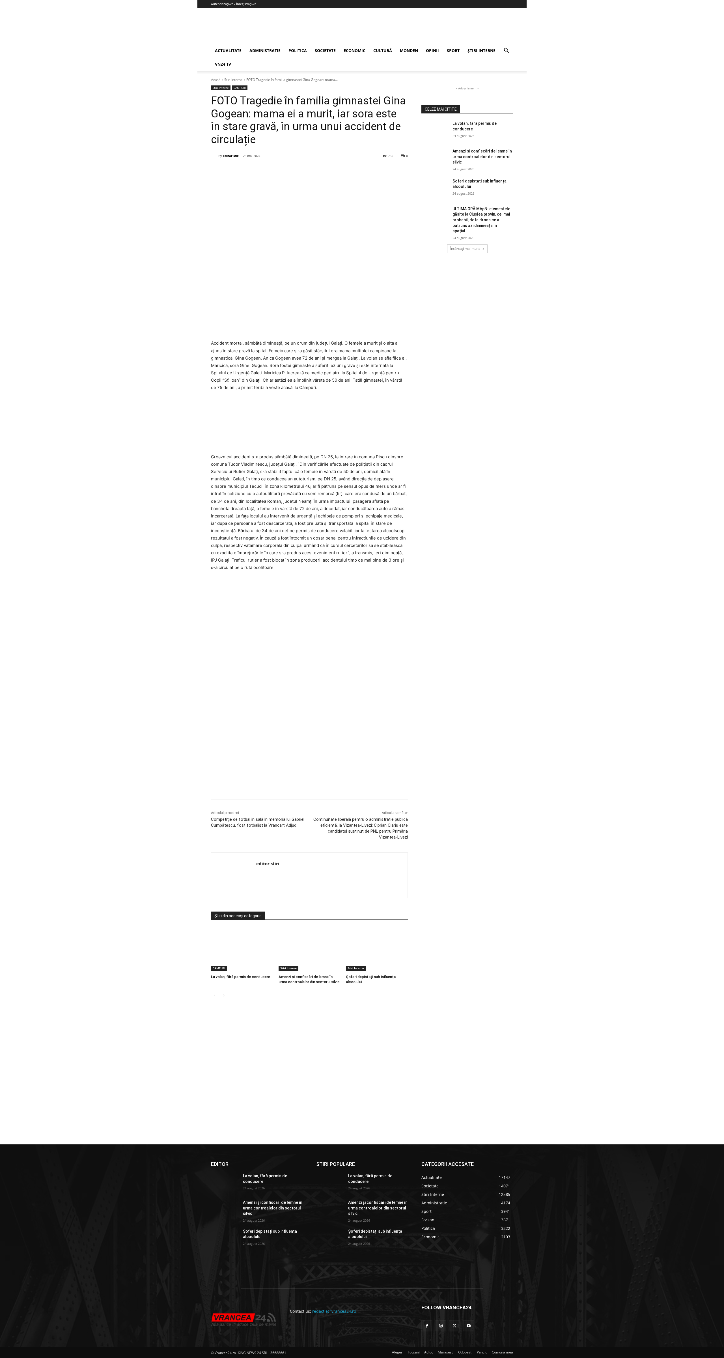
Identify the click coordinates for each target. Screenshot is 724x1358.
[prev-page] (214, 995)
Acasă (216, 79)
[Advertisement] (309, 704)
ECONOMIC (354, 50)
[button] (506, 51)
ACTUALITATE (228, 50)
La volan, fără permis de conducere (240, 977)
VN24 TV (223, 64)
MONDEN (409, 50)
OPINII (432, 50)
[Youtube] (468, 1325)
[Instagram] (440, 1325)
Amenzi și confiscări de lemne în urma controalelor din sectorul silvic (482, 156)
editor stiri (231, 156)
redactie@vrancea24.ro (334, 1311)
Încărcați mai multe (465, 248)
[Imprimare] (318, 170)
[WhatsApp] (292, 170)
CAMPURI (240, 88)
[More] (331, 785)
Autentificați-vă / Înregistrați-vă (233, 4)
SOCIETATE (325, 50)
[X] (266, 170)
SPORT (453, 50)
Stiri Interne (233, 79)
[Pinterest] (279, 170)
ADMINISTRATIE (265, 50)
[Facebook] (253, 170)
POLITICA (297, 50)
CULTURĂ (382, 50)
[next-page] (223, 995)
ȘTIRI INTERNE (481, 50)
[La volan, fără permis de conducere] (242, 949)
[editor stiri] (214, 156)
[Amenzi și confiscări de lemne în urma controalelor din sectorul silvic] (310, 949)
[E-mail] (305, 170)
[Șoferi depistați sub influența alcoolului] (377, 949)
